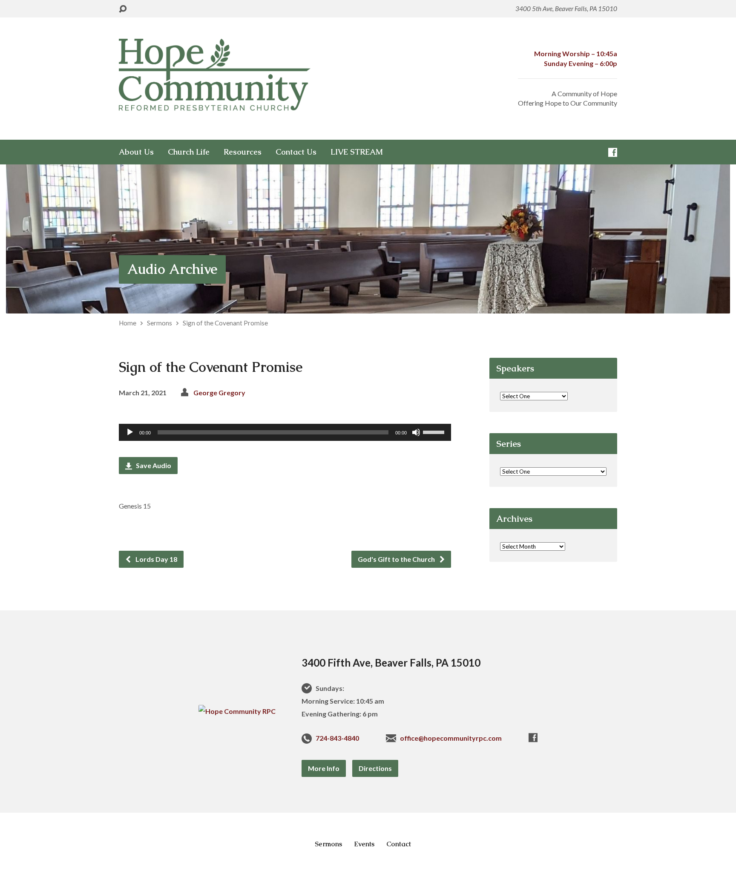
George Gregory (219, 392)
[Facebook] (612, 152)
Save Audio (153, 465)
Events (364, 844)
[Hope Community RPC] (237, 711)
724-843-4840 (337, 738)
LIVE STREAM (357, 152)
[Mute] (416, 432)
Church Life (189, 152)
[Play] (130, 432)
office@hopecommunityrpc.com (451, 738)
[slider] (435, 431)
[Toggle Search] (122, 9)
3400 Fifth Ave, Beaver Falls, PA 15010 (391, 662)
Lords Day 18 (155, 559)
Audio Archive (172, 269)
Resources (243, 152)
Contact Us (296, 152)
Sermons (159, 323)
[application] (285, 432)
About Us (136, 152)
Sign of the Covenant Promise (225, 323)
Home (127, 323)
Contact (398, 844)
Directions (375, 768)
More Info (323, 768)
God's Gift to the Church (397, 559)
